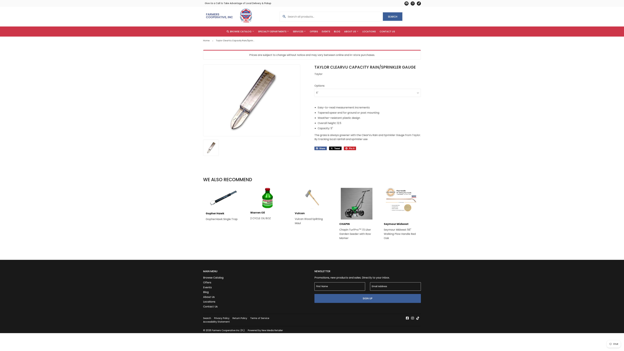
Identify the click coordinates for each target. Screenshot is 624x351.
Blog (337, 31)
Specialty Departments (272, 31)
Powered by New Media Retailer (265, 330)
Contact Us (387, 31)
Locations (369, 31)
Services (298, 31)
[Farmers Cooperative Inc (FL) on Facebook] (407, 318)
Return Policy (240, 318)
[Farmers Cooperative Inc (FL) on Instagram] (412, 318)
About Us (350, 31)
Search (395, 16)
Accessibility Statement (216, 321)
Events (326, 31)
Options (319, 86)
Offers (314, 31)
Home (206, 40)
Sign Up (367, 298)
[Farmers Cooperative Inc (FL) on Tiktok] (417, 318)
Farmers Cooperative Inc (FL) (228, 330)
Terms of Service (259, 318)
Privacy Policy (221, 318)
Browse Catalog (240, 31)
